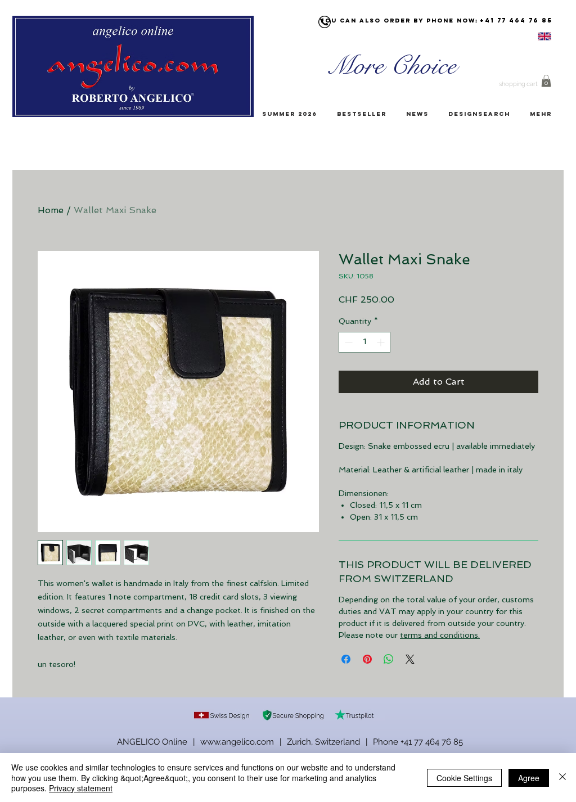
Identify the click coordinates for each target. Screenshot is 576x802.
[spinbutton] (364, 342)
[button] (546, 81)
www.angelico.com (237, 742)
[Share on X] (410, 659)
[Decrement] (347, 342)
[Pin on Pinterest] (367, 659)
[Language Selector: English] (530, 36)
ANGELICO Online (152, 742)
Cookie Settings (464, 777)
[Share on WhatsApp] (388, 659)
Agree (528, 777)
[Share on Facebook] (346, 659)
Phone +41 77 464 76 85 (418, 742)
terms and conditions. (440, 634)
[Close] (562, 777)
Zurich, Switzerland (323, 742)
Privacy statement (80, 788)
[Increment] (382, 342)
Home (51, 210)
